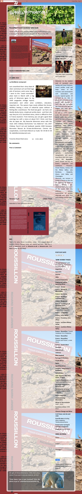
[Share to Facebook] (40, 139)
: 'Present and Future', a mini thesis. (63, 340)
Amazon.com (44, 246)
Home (31, 199)
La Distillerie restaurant (17, 82)
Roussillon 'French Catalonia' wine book (23, 28)
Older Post (47, 199)
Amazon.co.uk (32, 246)
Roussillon (69, 159)
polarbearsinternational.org (29, 481)
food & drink (62, 429)
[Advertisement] (30, 192)
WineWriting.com (29, 12)
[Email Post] (32, 139)
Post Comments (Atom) (24, 203)
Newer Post (14, 199)
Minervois (20, 98)
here (10, 248)
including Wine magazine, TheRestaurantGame (62, 420)
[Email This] (36, 139)
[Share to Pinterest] (42, 139)
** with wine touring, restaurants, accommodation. (63, 264)
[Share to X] (39, 139)
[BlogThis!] (37, 139)
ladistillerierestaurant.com (21, 133)
